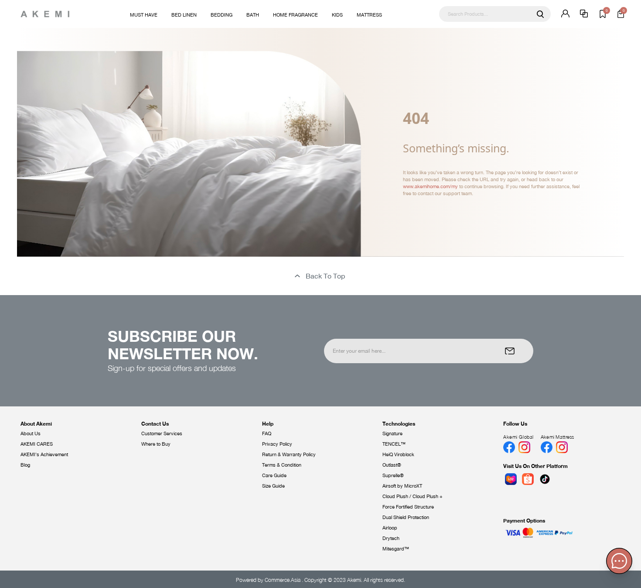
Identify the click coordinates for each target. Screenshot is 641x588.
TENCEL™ (394, 444)
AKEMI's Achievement (44, 454)
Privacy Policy (277, 444)
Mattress (369, 14)
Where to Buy (155, 444)
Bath (252, 14)
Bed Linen (184, 14)
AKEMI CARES (36, 444)
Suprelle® (393, 475)
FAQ (266, 433)
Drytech (390, 538)
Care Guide (274, 475)
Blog (25, 465)
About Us (30, 433)
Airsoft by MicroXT (402, 485)
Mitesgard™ (395, 548)
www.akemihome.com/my (430, 186)
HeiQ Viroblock (398, 454)
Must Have (143, 14)
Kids (337, 14)
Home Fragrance (295, 14)
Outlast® (391, 465)
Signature (392, 433)
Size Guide (273, 485)
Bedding (221, 14)
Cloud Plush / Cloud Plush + (412, 496)
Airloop (389, 527)
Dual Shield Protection (405, 517)
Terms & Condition (281, 465)
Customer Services (161, 433)
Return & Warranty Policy (289, 454)
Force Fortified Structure (408, 506)
